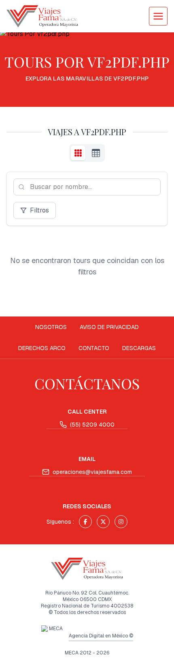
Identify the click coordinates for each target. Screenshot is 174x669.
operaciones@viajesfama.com (92, 472)
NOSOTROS (51, 327)
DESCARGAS (139, 348)
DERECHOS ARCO (42, 348)
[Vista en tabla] (96, 153)
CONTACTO (94, 348)
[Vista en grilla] (78, 153)
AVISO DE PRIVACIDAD (109, 327)
